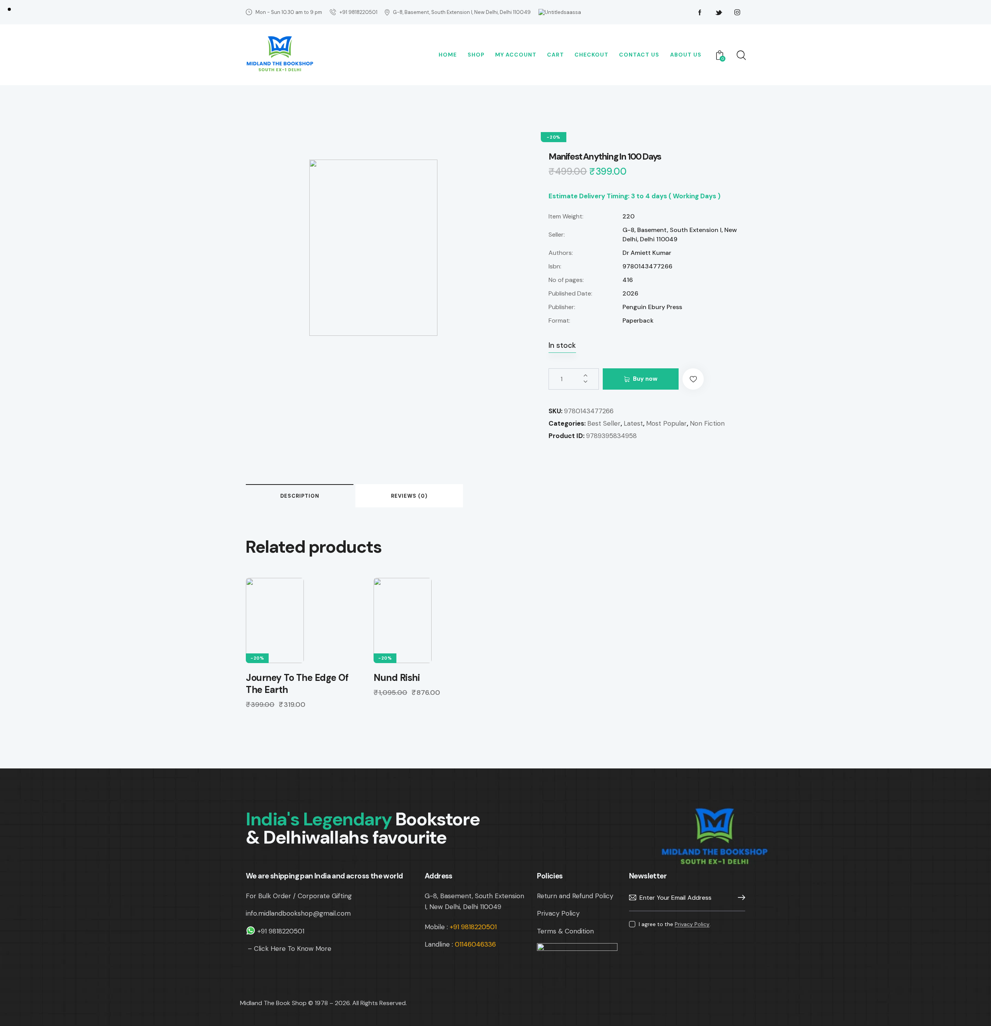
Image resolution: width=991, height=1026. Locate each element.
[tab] (299, 496)
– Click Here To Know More (288, 948)
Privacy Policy (558, 913)
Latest (633, 423)
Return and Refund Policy (575, 896)
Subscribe (739, 897)
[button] (693, 379)
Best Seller (604, 423)
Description (299, 496)
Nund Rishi (397, 678)
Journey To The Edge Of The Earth (297, 684)
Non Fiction (707, 423)
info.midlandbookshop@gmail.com (298, 913)
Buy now (645, 379)
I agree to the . (675, 924)
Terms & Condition (565, 931)
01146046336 (475, 944)
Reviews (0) (409, 496)
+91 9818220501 (281, 931)
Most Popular (666, 423)
